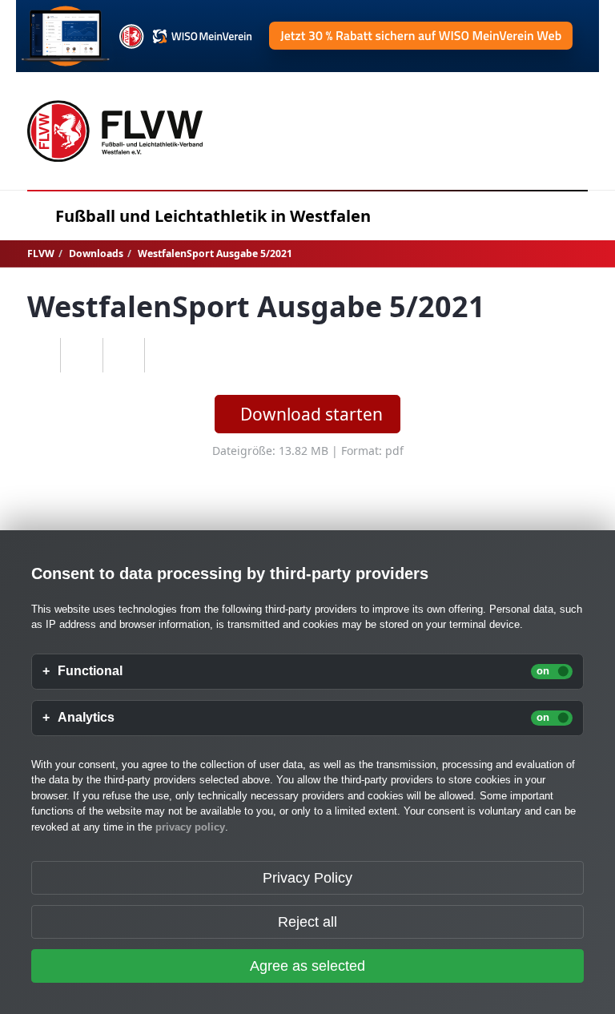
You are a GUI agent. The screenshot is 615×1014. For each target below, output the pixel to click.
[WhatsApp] (39, 355)
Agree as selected (307, 966)
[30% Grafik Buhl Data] (307, 36)
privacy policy (190, 827)
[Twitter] (123, 355)
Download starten (311, 414)
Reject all (307, 922)
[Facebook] (81, 355)
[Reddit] (165, 355)
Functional (90, 671)
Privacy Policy (307, 878)
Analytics (86, 717)
